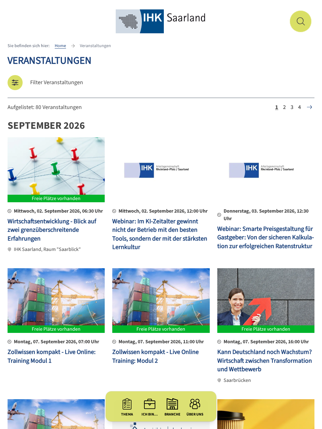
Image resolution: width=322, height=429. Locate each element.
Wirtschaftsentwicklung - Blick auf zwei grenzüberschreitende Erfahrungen (52, 230)
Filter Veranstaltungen (56, 82)
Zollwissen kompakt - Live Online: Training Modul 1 (52, 356)
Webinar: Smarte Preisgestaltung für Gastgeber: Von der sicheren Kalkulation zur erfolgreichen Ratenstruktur (265, 238)
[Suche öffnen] (300, 21)
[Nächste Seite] (309, 107)
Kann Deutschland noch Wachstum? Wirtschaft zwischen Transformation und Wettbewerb (264, 361)
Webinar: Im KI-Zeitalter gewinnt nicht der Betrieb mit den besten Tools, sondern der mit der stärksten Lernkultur (159, 234)
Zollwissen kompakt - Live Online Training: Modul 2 (155, 356)
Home (60, 46)
